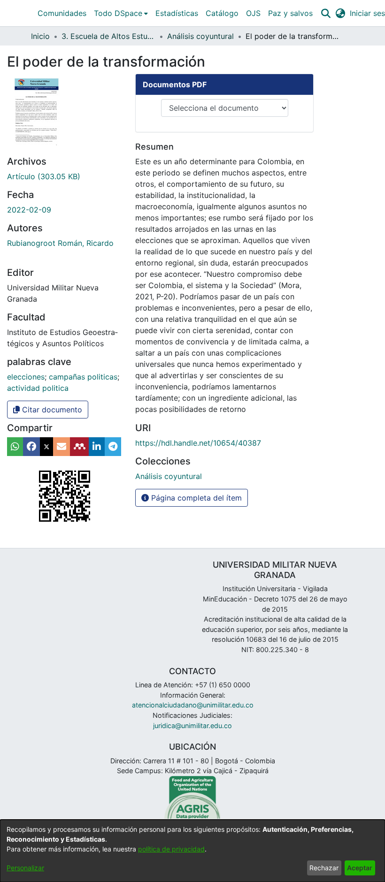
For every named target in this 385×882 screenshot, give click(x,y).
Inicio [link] (40, 36)
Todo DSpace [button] (118, 13)
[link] (43, 176)
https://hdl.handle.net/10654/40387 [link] (198, 443)
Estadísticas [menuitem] (176, 13)
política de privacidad (171, 849)
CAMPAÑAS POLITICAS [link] (83, 376)
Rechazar (324, 868)
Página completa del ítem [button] (195, 497)
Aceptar (359, 868)
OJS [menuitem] (253, 13)
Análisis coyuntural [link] (200, 36)
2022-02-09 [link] (29, 209)
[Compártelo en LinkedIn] (97, 446)
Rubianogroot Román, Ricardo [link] (60, 243)
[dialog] (192, 851)
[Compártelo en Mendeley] (79, 446)
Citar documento (51, 409)
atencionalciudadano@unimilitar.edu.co (193, 705)
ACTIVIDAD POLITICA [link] (38, 388)
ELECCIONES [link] (26, 376)
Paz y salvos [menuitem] (290, 13)
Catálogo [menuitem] (222, 13)
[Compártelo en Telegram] (113, 446)
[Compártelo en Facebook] (31, 446)
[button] (325, 13)
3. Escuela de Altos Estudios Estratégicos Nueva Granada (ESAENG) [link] (108, 36)
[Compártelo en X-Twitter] (46, 446)
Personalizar (25, 868)
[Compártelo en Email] (61, 446)
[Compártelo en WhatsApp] (15, 446)
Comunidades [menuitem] (62, 13)
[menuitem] (121, 13)
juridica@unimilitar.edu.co (192, 726)
